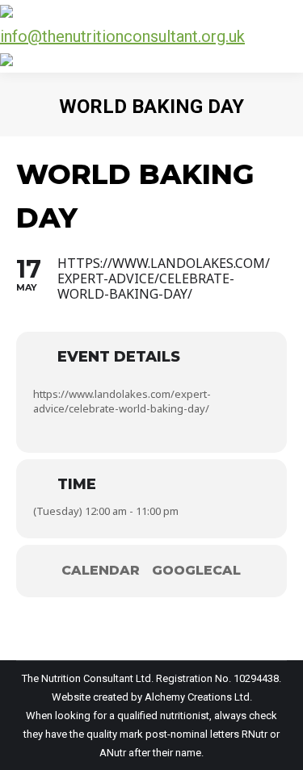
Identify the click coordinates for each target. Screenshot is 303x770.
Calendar (100, 570)
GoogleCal (196, 570)
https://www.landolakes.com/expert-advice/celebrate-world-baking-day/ (122, 401)
